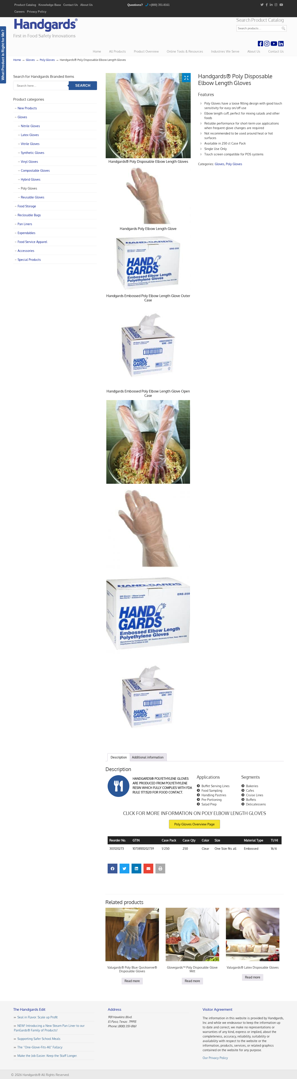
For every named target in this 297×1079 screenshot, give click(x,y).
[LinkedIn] (271, 5)
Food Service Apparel (32, 242)
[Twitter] (262, 5)
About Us (86, 5)
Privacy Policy (36, 11)
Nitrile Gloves (30, 126)
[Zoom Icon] (186, 77)
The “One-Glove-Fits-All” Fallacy (39, 1047)
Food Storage (27, 206)
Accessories (26, 251)
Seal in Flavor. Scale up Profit (37, 1017)
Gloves (30, 60)
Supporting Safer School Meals (38, 1039)
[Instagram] (276, 5)
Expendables (26, 233)
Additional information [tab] (148, 757)
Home (17, 60)
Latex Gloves (30, 135)
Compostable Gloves (35, 170)
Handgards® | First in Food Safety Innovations (45, 25)
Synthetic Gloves (32, 153)
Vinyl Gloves (29, 161)
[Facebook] (266, 5)
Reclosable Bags (29, 215)
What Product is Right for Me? (3, 55)
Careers (19, 11)
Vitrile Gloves (30, 144)
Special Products (29, 259)
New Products (27, 108)
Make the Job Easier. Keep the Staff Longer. (47, 1055)
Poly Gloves (47, 60)
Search (283, 28)
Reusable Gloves (32, 197)
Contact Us (70, 5)
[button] (112, 868)
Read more (132, 981)
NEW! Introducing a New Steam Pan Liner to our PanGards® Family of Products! (49, 1028)
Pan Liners (25, 224)
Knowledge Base (49, 5)
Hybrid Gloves (30, 179)
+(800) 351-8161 (159, 5)
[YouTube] (281, 5)
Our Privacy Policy (215, 1058)
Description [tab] (119, 757)
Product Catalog (25, 5)
